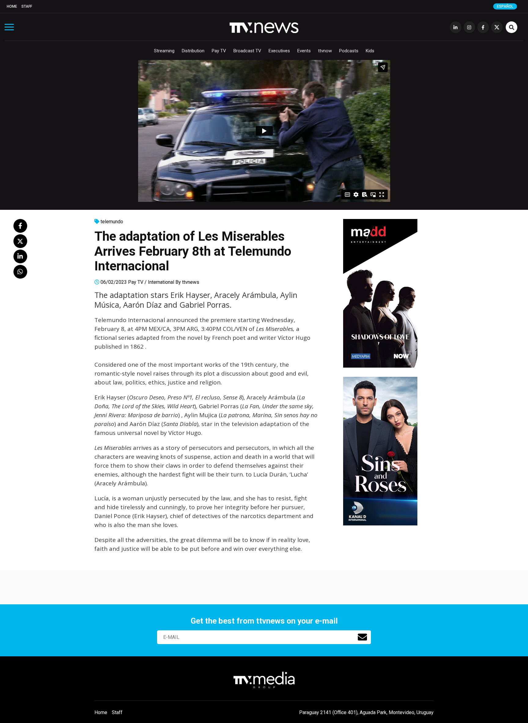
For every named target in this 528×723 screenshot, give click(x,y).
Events (304, 51)
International (161, 282)
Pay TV (219, 51)
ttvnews (190, 282)
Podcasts (348, 51)
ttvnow (325, 51)
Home (12, 6)
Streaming (164, 51)
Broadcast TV (247, 51)
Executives (279, 51)
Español (505, 6)
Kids (370, 51)
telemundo (112, 221)
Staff (26, 6)
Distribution (193, 51)
